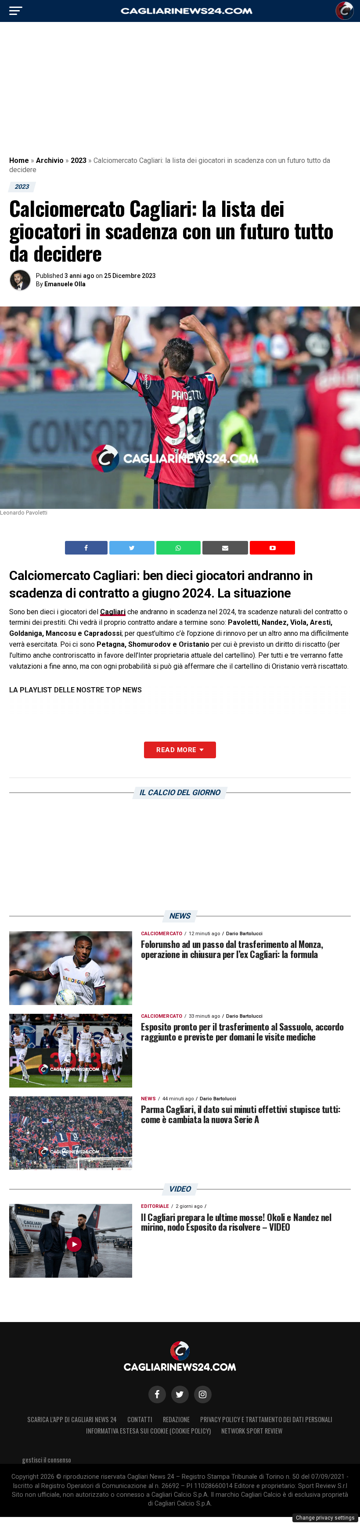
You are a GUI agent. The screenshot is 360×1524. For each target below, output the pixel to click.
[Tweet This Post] (132, 548)
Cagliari (113, 612)
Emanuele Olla (65, 284)
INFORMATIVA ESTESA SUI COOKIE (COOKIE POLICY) (148, 1430)
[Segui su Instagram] (203, 1394)
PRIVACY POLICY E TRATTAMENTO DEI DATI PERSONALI (266, 1419)
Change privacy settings (325, 1518)
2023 (78, 160)
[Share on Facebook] (87, 548)
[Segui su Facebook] (157, 1394)
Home (19, 160)
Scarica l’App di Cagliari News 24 (72, 1419)
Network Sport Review (251, 1430)
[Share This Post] (179, 548)
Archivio (50, 160)
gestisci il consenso (46, 1459)
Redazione (176, 1419)
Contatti (139, 1419)
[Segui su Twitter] (180, 1394)
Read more (176, 750)
